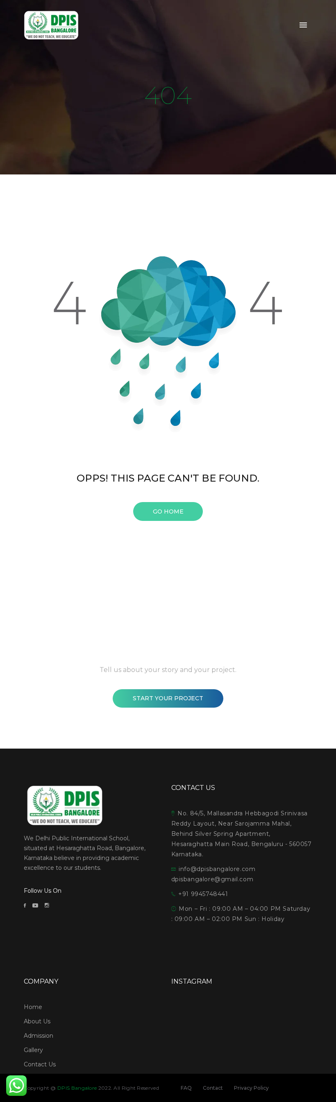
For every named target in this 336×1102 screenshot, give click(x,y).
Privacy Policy (251, 1088)
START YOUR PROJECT (168, 698)
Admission (38, 1035)
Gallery (33, 1050)
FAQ (186, 1088)
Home (33, 1007)
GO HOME (168, 511)
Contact (213, 1088)
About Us (37, 1021)
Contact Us (40, 1064)
